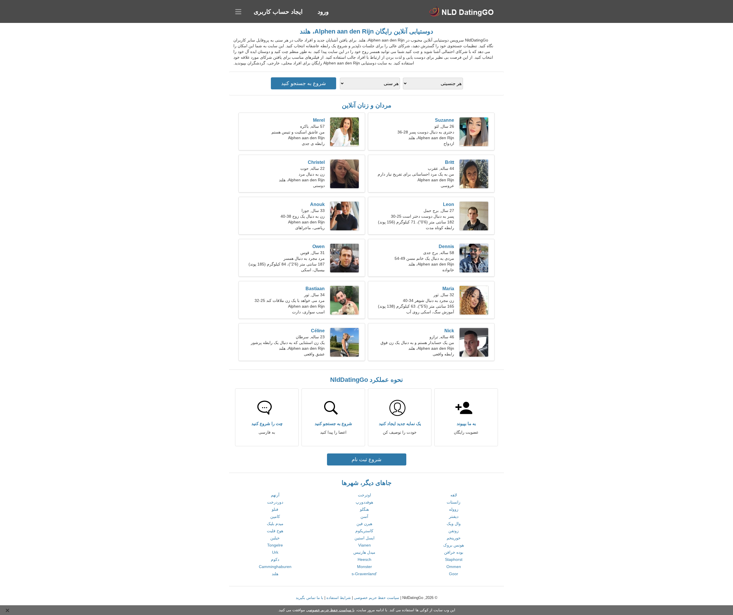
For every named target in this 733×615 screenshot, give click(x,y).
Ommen (453, 566)
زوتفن (453, 530)
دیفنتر (453, 516)
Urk (275, 552)
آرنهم (275, 495)
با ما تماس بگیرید (309, 598)
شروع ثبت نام (366, 459)
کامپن (275, 516)
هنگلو (364, 509)
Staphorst (453, 559)
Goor (453, 573)
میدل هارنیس (364, 552)
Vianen (364, 545)
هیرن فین (364, 523)
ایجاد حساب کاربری (278, 11)
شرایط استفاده (338, 598)
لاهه (453, 495)
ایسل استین (364, 538)
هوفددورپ (364, 502)
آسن (364, 516)
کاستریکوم (364, 530)
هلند (275, 573)
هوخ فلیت (275, 530)
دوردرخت (275, 502)
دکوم (275, 559)
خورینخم (454, 538)
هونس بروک (453, 545)
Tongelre (275, 545)
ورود (323, 11)
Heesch (364, 559)
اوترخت (364, 495)
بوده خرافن (453, 552)
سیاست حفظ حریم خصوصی (376, 598)
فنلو (275, 509)
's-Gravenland (364, 573)
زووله (453, 509)
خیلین (275, 538)
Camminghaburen (275, 566)
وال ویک (454, 523)
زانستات (453, 502)
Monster (364, 566)
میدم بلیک (275, 523)
